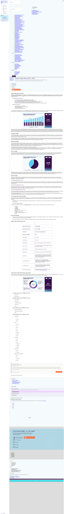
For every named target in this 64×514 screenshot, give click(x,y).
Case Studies (16, 73)
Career (16, 69)
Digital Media (17, 42)
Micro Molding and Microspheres (19, 29)
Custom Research (13, 469)
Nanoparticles (17, 30)
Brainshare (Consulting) (14, 468)
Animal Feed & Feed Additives (19, 24)
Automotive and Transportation (19, 39)
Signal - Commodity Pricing (19, 60)
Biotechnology (17, 33)
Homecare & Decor (35, 14)
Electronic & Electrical (35, 13)
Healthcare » (16, 32)
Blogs (16, 74)
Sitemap (12, 465)
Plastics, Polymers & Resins (19, 51)
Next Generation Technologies (19, 44)
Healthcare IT (17, 35)
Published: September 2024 (15, 382)
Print (13, 407)
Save (13, 406)
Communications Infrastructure (19, 40)
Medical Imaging (17, 36)
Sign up (14, 76)
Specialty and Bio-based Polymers (19, 22)
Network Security (17, 43)
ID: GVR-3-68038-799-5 (15, 380)
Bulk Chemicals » (17, 45)
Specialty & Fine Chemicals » (19, 19)
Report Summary (14, 83)
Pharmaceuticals (17, 37)
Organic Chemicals (17, 48)
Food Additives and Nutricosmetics (20, 21)
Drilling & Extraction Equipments (19, 47)
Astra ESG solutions (18, 61)
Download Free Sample (17, 89)
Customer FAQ (13, 462)
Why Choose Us (17, 64)
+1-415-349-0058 (12, 476)
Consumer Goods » (35, 10)
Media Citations (17, 67)
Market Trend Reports (18, 59)
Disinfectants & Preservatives (19, 46)
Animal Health (17, 38)
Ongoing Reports (17, 72)
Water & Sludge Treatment (18, 52)
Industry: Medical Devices (15, 383)
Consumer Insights (17, 56)
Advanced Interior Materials (19, 28)
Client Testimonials (17, 66)
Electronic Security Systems (19, 16)
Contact (16, 68)
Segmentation (13, 86)
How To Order (13, 463)
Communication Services (18, 41)
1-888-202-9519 (17, 476)
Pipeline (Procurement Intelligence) (16, 470)
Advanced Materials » (18, 27)
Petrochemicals (17, 50)
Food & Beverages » (18, 23)
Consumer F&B (34, 12)
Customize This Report (19, 437)
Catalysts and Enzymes (18, 20)
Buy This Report (14, 395)
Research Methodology (18, 65)
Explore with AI (4, 20)
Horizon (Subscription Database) (15, 471)
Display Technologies (18, 15)
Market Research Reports (18, 58)
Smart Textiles (17, 31)
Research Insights (17, 71)
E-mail (13, 404)
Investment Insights (17, 57)
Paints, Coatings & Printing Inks (19, 49)
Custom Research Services (18, 55)
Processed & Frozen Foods (18, 26)
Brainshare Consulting (18, 54)
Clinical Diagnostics (17, 34)
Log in (14, 75)
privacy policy (44, 400)
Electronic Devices (17, 17)
